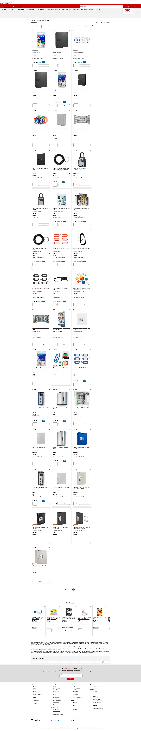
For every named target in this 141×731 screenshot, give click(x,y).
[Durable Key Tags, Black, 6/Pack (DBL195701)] (41, 478)
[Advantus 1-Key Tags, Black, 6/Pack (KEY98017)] (41, 279)
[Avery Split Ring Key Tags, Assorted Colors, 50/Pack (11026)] (41, 40)
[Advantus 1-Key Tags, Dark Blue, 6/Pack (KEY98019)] (82, 359)
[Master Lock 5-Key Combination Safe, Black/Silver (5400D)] (82, 159)
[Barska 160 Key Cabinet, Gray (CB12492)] (41, 438)
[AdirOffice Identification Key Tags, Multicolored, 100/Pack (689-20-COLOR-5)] (82, 279)
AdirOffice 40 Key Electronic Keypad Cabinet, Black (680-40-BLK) (40, 528)
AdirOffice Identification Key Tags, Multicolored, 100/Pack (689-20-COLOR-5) (81, 289)
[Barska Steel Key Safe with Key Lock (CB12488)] (62, 478)
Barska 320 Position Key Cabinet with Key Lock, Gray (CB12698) (81, 129)
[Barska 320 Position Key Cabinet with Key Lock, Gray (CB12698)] (82, 120)
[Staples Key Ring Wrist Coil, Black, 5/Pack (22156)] (41, 239)
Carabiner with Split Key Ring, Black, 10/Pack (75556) (61, 289)
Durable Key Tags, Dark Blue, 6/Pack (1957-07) (40, 407)
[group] (38, 619)
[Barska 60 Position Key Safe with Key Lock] (41, 80)
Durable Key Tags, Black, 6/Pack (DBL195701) (40, 487)
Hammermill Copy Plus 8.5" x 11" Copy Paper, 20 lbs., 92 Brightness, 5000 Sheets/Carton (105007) (37, 618)
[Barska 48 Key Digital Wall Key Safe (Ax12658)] (82, 398)
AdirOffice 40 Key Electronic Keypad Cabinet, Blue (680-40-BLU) (81, 448)
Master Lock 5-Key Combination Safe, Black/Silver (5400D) (80, 169)
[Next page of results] (78, 589)
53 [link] (77, 532)
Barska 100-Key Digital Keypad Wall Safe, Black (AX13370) (40, 169)
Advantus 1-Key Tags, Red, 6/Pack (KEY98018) (61, 248)
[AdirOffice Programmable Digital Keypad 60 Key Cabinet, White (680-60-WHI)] (82, 478)
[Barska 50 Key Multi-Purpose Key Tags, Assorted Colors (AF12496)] (41, 120)
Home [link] (32, 20)
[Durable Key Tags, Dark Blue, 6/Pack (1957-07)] (41, 398)
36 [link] (36, 253)
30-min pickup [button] (55, 179)
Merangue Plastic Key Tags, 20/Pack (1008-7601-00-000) (60, 368)
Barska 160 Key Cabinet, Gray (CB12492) (39, 447)
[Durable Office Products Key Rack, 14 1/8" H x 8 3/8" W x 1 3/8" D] (62, 319)
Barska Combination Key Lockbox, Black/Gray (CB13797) (40, 209)
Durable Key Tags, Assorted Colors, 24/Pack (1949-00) (81, 209)
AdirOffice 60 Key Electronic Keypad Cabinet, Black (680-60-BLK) (61, 528)
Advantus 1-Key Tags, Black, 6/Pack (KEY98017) (40, 288)
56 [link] (77, 492)
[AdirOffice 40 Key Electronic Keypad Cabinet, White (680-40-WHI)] (41, 557)
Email (61, 674)
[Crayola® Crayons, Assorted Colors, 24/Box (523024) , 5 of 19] (99, 612)
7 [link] (36, 452)
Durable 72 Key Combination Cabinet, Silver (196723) (60, 448)
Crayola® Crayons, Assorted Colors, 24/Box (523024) (99, 618)
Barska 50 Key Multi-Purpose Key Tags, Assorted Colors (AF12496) (41, 129)
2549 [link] (66, 620)
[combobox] (101, 6)
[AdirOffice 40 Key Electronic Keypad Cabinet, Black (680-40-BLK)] (41, 518)
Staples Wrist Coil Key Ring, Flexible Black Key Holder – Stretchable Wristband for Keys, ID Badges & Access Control (61, 169)
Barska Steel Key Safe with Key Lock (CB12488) (61, 487)
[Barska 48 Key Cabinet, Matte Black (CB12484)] (82, 80)
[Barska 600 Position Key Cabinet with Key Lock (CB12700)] (41, 319)
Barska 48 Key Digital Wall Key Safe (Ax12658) (81, 407)
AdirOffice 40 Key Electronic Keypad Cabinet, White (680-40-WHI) (40, 566)
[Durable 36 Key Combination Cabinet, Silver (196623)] (62, 398)
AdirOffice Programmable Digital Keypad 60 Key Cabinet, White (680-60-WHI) (81, 488)
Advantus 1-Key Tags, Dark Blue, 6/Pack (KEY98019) (80, 368)
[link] (23, 1)
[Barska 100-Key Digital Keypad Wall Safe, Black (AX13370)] (41, 159)
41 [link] (77, 173)
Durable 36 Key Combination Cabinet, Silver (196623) (60, 408)
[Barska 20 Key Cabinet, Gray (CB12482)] (62, 120)
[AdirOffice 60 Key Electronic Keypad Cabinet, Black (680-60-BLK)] (62, 518)
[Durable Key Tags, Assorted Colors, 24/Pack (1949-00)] (82, 199)
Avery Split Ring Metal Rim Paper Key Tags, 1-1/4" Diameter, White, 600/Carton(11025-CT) (40, 368)
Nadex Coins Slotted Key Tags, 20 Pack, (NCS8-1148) (61, 209)
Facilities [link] (35, 20)
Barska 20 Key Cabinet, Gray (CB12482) (60, 128)
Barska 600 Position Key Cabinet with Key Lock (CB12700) (40, 329)
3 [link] (36, 213)
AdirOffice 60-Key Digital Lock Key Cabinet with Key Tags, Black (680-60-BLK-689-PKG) (81, 528)
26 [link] (77, 293)
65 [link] (77, 452)
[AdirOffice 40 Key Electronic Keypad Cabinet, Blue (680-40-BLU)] (82, 438)
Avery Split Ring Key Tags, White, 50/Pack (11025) (60, 90)
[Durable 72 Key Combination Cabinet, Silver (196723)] (62, 438)
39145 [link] (36, 620)
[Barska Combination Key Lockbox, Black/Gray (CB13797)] (41, 199)
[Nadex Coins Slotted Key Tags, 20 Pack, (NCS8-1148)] (62, 199)
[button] (122, 6)
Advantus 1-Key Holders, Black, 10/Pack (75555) (81, 248)
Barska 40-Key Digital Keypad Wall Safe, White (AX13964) (81, 329)
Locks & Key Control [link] (40, 20)
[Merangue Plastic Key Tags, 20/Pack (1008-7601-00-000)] (62, 359)
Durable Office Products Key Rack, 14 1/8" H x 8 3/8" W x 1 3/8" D (61, 329)
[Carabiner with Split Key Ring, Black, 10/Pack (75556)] (62, 279)
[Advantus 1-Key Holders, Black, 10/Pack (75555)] (82, 239)
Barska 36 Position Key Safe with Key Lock (60, 49)
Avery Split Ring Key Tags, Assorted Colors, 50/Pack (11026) (40, 50)
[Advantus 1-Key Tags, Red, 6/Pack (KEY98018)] (62, 239)
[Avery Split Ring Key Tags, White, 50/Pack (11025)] (62, 80)
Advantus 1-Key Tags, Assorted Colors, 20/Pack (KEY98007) (81, 50)
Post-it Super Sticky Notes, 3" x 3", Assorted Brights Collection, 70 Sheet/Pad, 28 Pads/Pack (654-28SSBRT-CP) (53, 618)
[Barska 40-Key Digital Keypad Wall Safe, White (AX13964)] (82, 319)
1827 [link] (97, 620)
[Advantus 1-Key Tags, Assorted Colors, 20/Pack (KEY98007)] (82, 40)
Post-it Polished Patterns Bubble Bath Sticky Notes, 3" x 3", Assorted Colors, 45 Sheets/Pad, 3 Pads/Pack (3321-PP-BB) (84, 618)
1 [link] (36, 293)
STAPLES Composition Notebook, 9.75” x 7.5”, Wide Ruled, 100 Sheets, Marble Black (68, 618)
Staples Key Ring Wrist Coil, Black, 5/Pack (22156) (39, 249)
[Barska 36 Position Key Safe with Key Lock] (62, 40)
